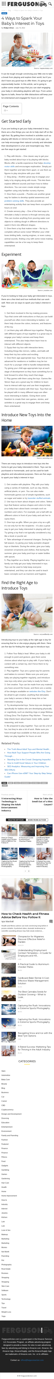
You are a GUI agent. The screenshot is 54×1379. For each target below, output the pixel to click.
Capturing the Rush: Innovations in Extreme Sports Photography (9, 863)
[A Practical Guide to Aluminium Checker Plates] (27, 830)
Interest (35, 783)
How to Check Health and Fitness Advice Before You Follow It (9, 840)
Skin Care (5, 1286)
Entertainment (6, 1127)
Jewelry (4, 1213)
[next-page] (28, 871)
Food (3, 1161)
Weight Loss (6, 1312)
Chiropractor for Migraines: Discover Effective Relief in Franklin (31, 939)
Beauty (4, 1084)
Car (19, 1039)
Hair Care (5, 1183)
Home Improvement (9, 1196)
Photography (6, 1265)
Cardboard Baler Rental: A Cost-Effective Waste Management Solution (43, 841)
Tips (3, 1303)
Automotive (5, 1075)
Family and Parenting (9, 1136)
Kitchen (4, 1217)
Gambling (5, 1170)
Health (21, 945)
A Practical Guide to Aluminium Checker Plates (26, 839)
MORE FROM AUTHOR (37, 820)
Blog (9, 10)
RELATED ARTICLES (16, 820)
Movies (4, 1247)
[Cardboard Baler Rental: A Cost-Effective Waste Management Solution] (44, 830)
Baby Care (5, 1080)
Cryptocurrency (7, 1110)
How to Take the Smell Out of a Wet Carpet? (42, 801)
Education (5, 1123)
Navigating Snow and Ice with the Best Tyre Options (35, 1034)
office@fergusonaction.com (32, 1360)
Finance (4, 1148)
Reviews (4, 1273)
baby (10, 783)
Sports (3, 1295)
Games (4, 1174)
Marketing (5, 1239)
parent (44, 783)
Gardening (5, 1179)
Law (19, 959)
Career (4, 1101)
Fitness (4, 1157)
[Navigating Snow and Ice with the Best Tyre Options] (8, 1037)
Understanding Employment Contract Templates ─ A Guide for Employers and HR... (34, 953)
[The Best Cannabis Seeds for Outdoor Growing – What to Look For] (8, 995)
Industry (4, 1204)
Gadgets (4, 1166)
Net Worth (5, 1252)
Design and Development (11, 1114)
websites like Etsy (37, 691)
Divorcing (5, 1118)
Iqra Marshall (7, 921)
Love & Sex (5, 1230)
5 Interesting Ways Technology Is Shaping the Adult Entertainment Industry (11, 804)
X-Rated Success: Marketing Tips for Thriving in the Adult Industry (43, 863)
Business (5, 1092)
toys (5, 785)
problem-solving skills (14, 201)
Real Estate (6, 1269)
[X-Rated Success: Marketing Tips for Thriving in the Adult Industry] (44, 854)
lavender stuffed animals (39, 498)
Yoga (3, 1316)
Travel (3, 1308)
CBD (19, 1000)
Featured (4, 1144)
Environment (6, 1131)
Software (4, 1290)
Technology (6, 1299)
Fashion (4, 1140)
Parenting (5, 1256)
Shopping (5, 1278)
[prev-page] (25, 871)
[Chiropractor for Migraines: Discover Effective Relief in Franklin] (8, 940)
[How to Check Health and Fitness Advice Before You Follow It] (9, 830)
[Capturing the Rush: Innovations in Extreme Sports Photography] (9, 854)
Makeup (4, 1235)
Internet (4, 1209)
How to (4, 1200)
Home (3, 10)
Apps (3, 1071)
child (17, 783)
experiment (25, 783)
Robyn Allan (9, 28)
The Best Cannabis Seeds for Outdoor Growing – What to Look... (32, 994)
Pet (2, 1260)
